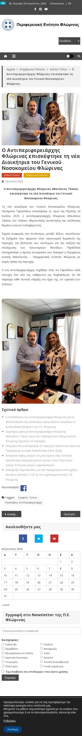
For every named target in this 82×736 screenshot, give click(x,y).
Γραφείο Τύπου (27, 497)
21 (50, 582)
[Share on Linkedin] (45, 488)
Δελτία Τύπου (12, 175)
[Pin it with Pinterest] (38, 488)
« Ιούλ (6, 605)
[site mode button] (70, 56)
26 (27, 589)
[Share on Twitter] (30, 488)
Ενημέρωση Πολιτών (37, 175)
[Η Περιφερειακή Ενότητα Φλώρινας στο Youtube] (54, 538)
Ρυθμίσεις (9, 720)
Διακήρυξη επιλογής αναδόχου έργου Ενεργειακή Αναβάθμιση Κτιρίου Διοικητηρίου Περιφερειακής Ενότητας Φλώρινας (14, 514)
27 (38, 589)
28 (50, 589)
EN (69, 3)
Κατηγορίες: (10, 640)
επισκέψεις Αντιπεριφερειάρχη (23, 502)
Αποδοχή (12, 729)
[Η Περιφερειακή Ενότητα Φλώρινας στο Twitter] (39, 538)
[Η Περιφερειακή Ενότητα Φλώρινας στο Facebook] (23, 538)
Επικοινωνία (57, 3)
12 (27, 575)
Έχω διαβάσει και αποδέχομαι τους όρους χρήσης (37, 671)
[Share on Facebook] (23, 488)
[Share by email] (52, 488)
